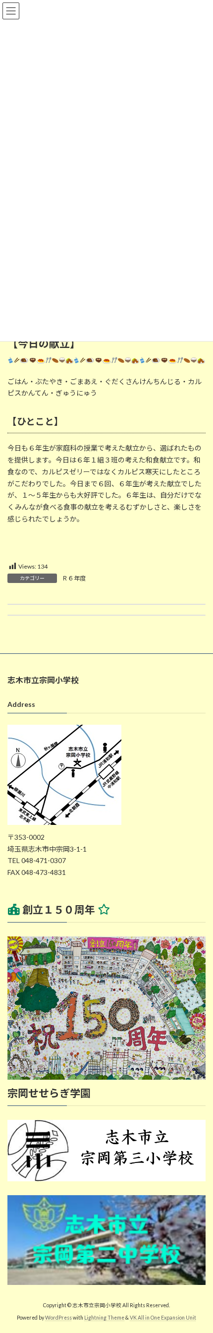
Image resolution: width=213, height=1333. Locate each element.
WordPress (58, 1318)
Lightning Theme (104, 1318)
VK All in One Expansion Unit (163, 1318)
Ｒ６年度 (74, 578)
